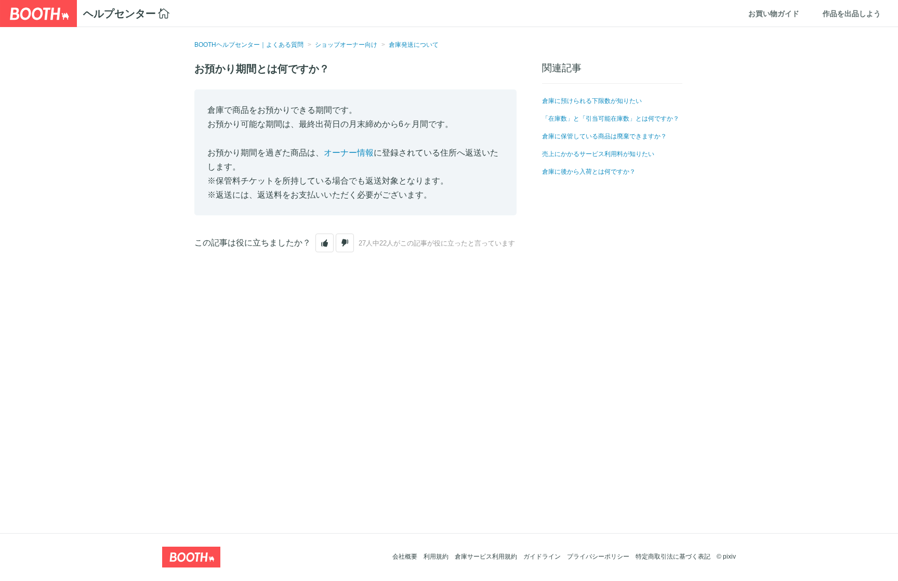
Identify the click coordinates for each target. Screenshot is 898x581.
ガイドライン (542, 556)
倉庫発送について (414, 44)
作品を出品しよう (852, 13)
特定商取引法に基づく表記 (673, 556)
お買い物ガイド (773, 13)
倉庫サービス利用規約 (486, 556)
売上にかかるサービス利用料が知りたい (598, 154)
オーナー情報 (349, 152)
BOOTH (38, 13)
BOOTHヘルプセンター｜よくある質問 (248, 44)
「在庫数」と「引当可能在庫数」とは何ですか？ (610, 118)
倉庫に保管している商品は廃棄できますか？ (604, 136)
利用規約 (436, 556)
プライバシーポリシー (598, 556)
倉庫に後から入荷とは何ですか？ (589, 171)
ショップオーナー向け (346, 44)
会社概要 (404, 556)
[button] (324, 243)
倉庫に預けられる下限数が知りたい (592, 101)
